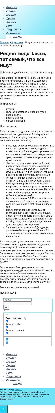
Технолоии (17, 37)
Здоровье (10, 18)
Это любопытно (13, 33)
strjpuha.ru (17, 389)
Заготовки (10, 14)
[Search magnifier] (6, 307)
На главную (11, 7)
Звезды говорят (13, 29)
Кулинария (11, 11)
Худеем (9, 26)
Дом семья (11, 22)
